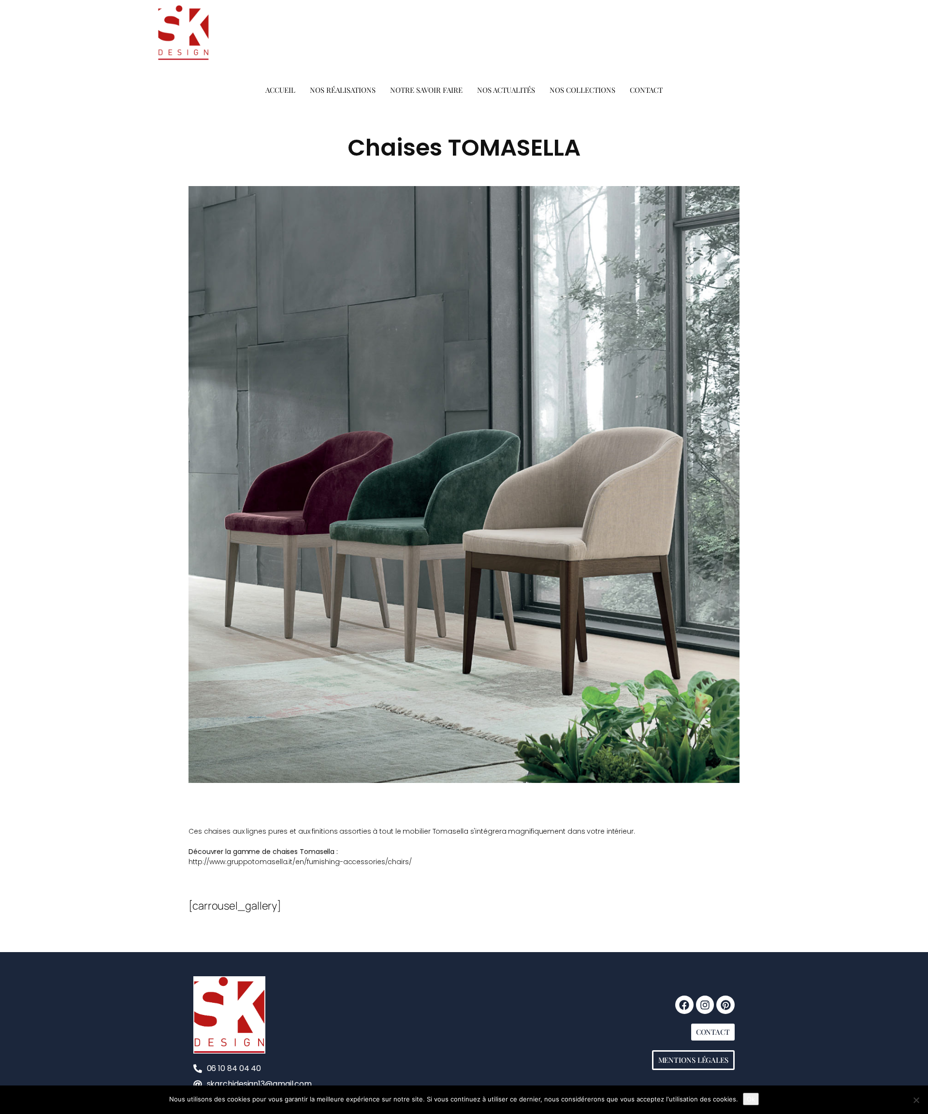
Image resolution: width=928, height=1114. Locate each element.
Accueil (280, 90)
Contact (646, 90)
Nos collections (582, 90)
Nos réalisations (343, 90)
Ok (751, 1099)
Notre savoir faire (426, 90)
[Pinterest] (725, 1005)
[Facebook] (684, 1005)
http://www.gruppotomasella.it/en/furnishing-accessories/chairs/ (300, 862)
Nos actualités (506, 90)
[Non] (916, 1100)
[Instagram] (705, 1005)
